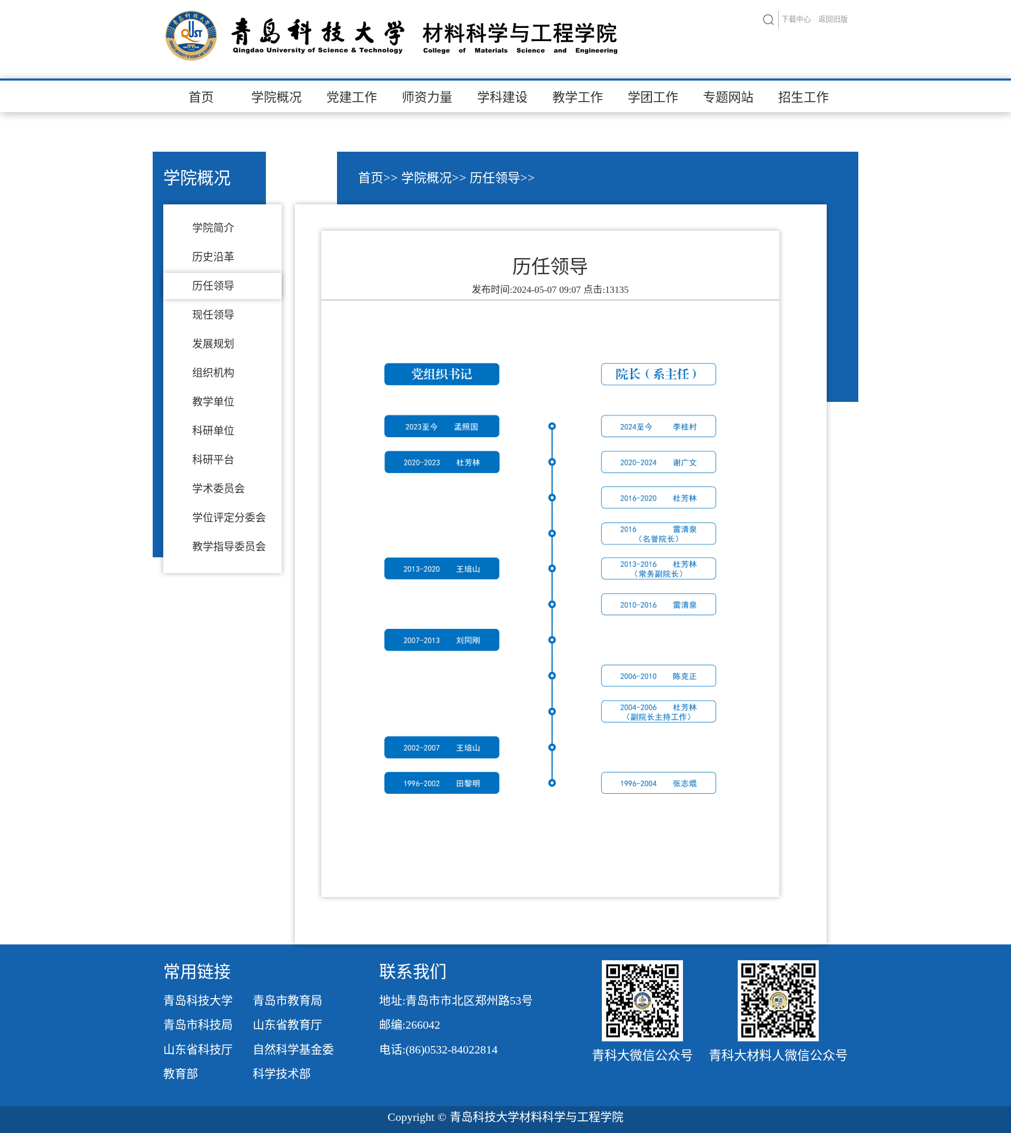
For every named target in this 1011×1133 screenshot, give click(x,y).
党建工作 (351, 97)
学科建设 (502, 97)
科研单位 (213, 431)
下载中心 (796, 19)
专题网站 (728, 97)
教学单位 (213, 402)
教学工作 (577, 97)
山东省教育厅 (287, 1024)
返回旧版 (833, 19)
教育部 (180, 1073)
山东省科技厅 (198, 1049)
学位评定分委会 (229, 518)
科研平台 (213, 460)
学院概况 (276, 97)
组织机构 (213, 373)
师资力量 (427, 97)
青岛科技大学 (198, 1000)
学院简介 (213, 228)
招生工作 (803, 97)
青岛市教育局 (287, 1000)
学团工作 (653, 97)
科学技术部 (282, 1073)
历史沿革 (213, 257)
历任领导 (213, 286)
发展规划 (213, 344)
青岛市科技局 (198, 1024)
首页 (201, 97)
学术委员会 (218, 489)
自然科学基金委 (293, 1049)
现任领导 (213, 315)
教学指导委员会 (229, 547)
